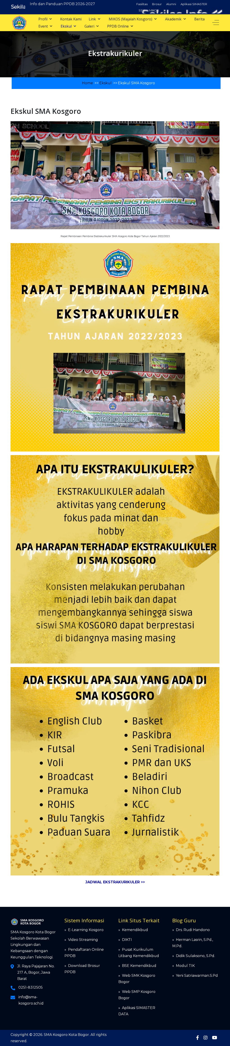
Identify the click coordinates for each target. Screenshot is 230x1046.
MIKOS (154, 10)
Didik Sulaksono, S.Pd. (195, 956)
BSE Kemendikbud (139, 966)
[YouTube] (214, 1037)
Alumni (171, 4)
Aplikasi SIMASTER (194, 4)
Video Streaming (83, 940)
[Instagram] (205, 1037)
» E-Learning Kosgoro (84, 930)
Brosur (157, 4)
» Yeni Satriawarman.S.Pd (195, 975)
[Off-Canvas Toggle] (215, 22)
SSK (142, 10)
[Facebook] (197, 1037)
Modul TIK (185, 966)
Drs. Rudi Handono (193, 930)
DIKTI (127, 940)
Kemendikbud (135, 930)
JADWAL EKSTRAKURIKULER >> (115, 882)
